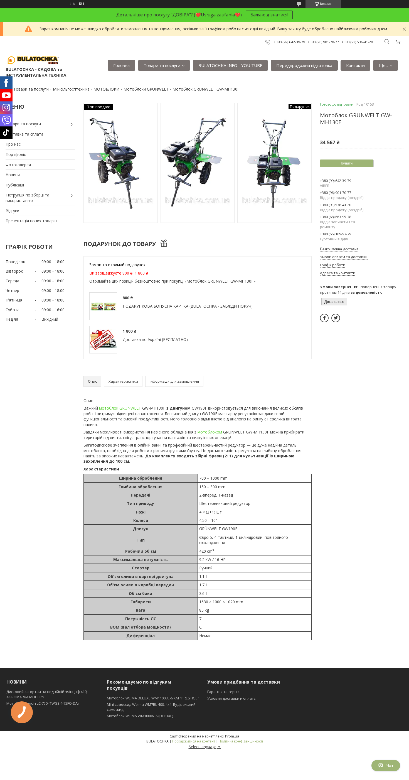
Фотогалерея (18, 164)
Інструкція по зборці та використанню (27, 197)
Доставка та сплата (24, 134)
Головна (121, 65)
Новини (13, 174)
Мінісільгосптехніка (71, 89)
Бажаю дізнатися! (269, 15)
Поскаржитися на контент (193, 741)
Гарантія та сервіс (223, 691)
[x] (335, 318)
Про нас (13, 144)
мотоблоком (210, 432)
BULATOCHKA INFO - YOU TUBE (230, 65)
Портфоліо (16, 154)
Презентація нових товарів (31, 220)
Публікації (15, 185)
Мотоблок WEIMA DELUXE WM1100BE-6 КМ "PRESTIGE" (153, 698)
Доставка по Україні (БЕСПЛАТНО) (155, 339)
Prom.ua (232, 736)
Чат (389, 765)
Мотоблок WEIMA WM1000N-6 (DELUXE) (140, 715)
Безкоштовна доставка (339, 249)
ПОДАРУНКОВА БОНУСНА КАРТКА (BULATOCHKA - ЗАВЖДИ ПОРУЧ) (188, 306)
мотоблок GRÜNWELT (120, 408)
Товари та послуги (162, 65)
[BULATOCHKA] (33, 59)
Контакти (355, 65)
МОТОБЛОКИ (106, 89)
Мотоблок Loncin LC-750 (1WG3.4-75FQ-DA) (42, 703)
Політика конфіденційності (241, 741)
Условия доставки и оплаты (232, 698)
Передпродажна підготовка (304, 65)
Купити (347, 163)
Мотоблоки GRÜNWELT (146, 89)
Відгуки (12, 210)
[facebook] (324, 318)
